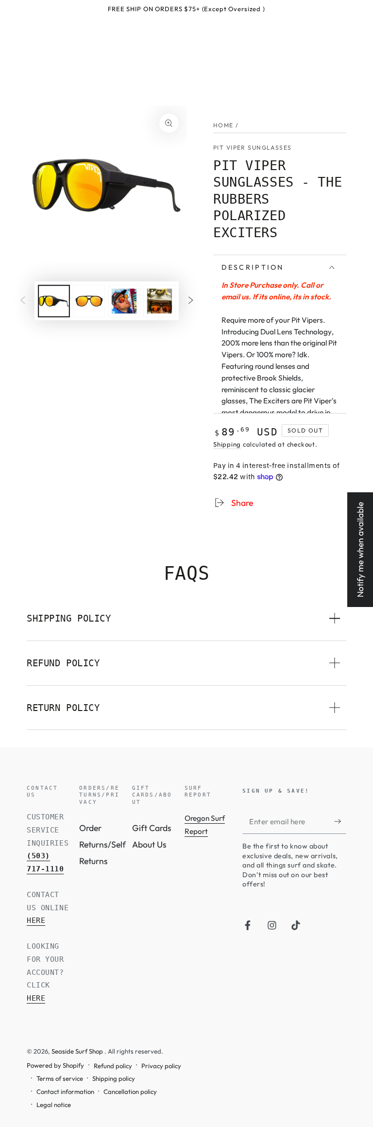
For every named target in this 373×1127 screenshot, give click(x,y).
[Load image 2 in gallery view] (89, 301)
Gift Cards (151, 827)
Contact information (65, 1091)
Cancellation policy (130, 1091)
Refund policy (113, 1066)
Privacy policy (161, 1066)
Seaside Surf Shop (77, 1051)
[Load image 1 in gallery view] (54, 301)
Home (223, 125)
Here (36, 920)
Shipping (227, 444)
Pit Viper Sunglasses (252, 147)
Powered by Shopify (55, 1065)
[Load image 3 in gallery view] (124, 301)
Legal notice (53, 1105)
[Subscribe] (340, 821)
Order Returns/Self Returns (102, 844)
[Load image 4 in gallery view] (159, 301)
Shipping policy (113, 1078)
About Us (149, 844)
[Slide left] (22, 300)
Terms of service (59, 1078)
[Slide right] (190, 300)
